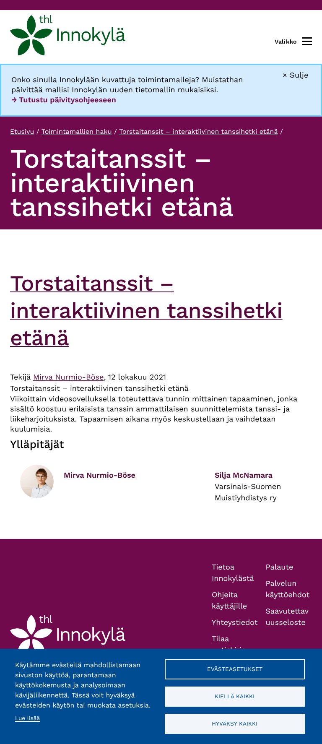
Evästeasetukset (234, 669)
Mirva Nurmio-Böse (68, 377)
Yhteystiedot (235, 622)
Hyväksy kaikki (234, 723)
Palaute (279, 567)
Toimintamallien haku (77, 131)
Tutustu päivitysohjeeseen (67, 100)
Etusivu (22, 131)
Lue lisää (27, 718)
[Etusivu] (67, 37)
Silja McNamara (244, 475)
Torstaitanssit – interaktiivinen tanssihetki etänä (198, 131)
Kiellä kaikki (234, 696)
